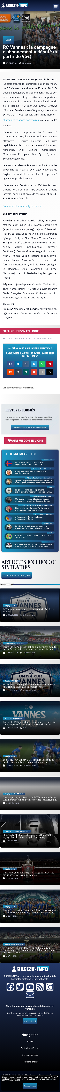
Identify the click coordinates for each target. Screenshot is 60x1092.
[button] (56, 6)
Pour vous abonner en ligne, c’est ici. (23, 206)
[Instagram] (49, 987)
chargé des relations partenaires (21, 120)
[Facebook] (10, 987)
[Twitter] (20, 987)
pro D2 (31, 338)
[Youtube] (30, 987)
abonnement (20, 338)
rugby (50, 338)
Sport (8, 39)
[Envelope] (30, 994)
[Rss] (40, 987)
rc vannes (41, 338)
